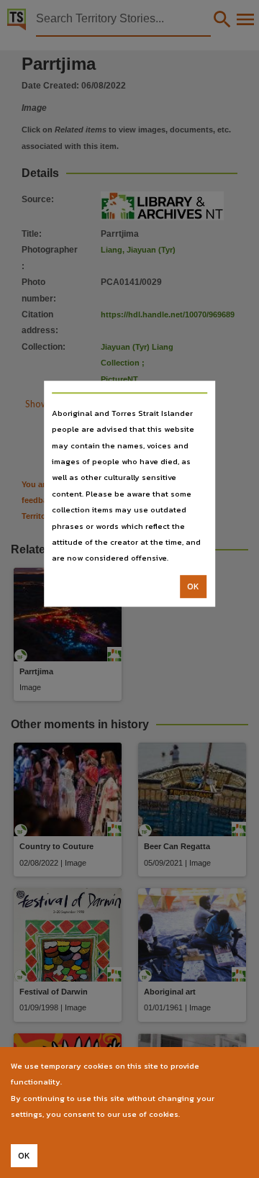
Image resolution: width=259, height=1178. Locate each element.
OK (193, 586)
